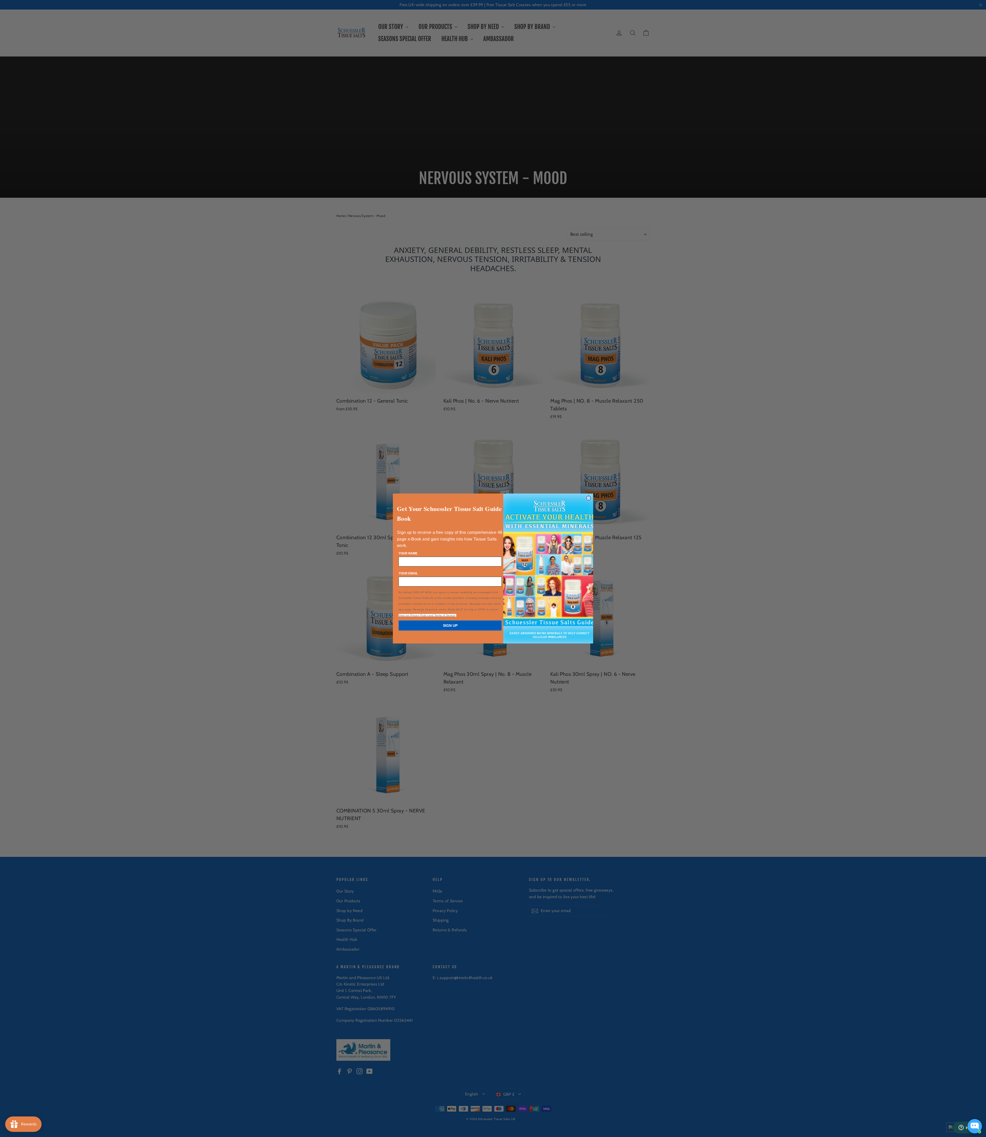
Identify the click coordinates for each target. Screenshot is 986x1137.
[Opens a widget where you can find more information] (967, 1128)
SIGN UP (450, 625)
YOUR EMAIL (408, 573)
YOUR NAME (408, 553)
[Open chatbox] (975, 1126)
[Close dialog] (588, 498)
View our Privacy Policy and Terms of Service (427, 615)
